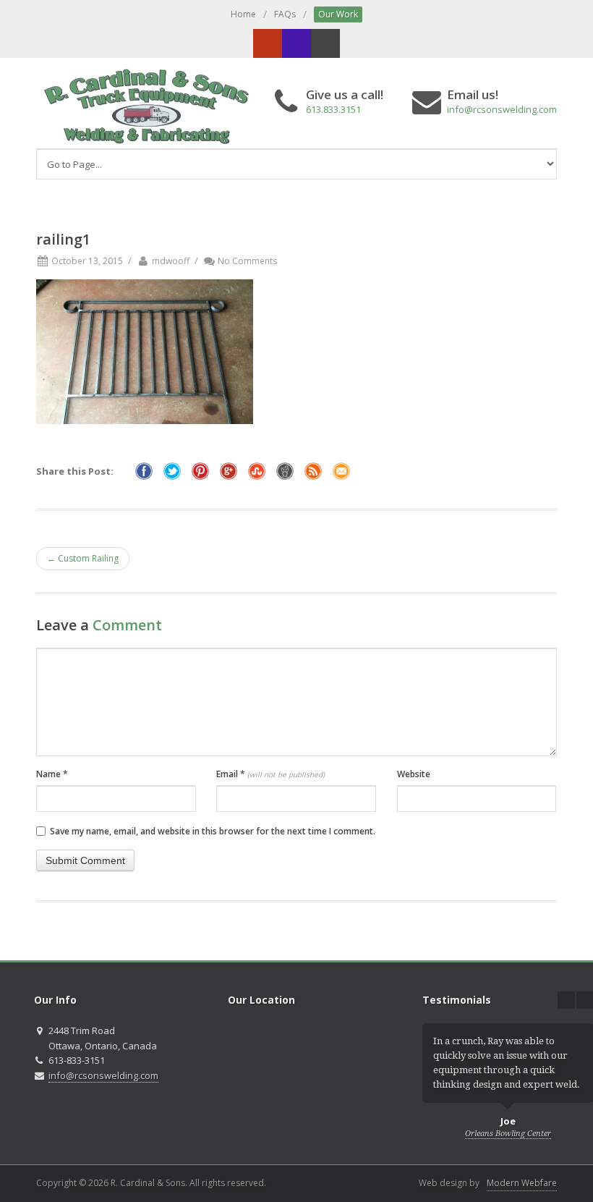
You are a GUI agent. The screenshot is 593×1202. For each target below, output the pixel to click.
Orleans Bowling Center (508, 1133)
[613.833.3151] (296, 43)
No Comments (247, 261)
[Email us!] (325, 43)
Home (243, 14)
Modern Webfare (522, 1183)
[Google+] (267, 43)
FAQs (285, 14)
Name (52, 774)
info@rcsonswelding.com (502, 109)
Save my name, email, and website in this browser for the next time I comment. (212, 831)
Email (270, 774)
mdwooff (170, 261)
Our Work (338, 14)
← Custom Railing (83, 558)
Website (413, 774)
